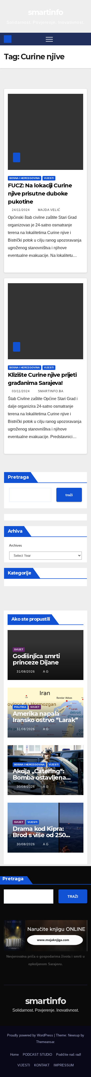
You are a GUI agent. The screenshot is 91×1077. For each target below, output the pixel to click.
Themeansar (45, 1042)
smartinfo (45, 12)
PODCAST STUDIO (37, 1054)
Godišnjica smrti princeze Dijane (36, 659)
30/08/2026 (26, 786)
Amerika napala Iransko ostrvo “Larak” (45, 717)
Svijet (18, 649)
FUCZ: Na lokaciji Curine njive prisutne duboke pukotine (40, 193)
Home (14, 1054)
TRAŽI (72, 896)
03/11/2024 (21, 391)
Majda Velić (49, 210)
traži (69, 495)
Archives (15, 545)
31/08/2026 (26, 671)
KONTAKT (42, 1065)
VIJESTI (23, 1065)
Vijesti (49, 178)
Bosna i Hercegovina (24, 178)
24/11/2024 (21, 210)
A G (46, 671)
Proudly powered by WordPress (30, 1035)
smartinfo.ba (50, 391)
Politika (20, 707)
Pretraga (18, 477)
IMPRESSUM (64, 1065)
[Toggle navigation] (49, 39)
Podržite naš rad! (68, 1054)
